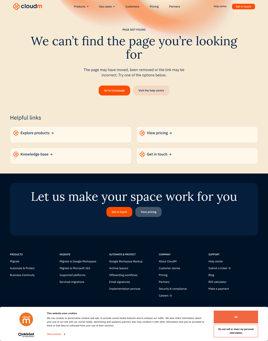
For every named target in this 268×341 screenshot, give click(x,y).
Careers (163, 295)
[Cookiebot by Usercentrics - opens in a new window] (26, 335)
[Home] (27, 6)
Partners (174, 6)
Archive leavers (118, 268)
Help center (215, 261)
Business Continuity (22, 275)
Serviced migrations (72, 282)
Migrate (14, 261)
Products (79, 6)
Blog (211, 275)
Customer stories (169, 268)
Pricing (154, 6)
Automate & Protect (22, 268)
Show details (54, 334)
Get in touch (243, 6)
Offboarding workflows (123, 275)
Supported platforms (72, 275)
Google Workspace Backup (126, 261)
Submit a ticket (217, 268)
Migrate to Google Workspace (78, 261)
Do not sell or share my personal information (236, 331)
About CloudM (167, 261)
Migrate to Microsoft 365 (75, 268)
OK (236, 317)
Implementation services (125, 288)
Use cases (105, 6)
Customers (132, 6)
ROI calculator (217, 282)
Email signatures (119, 282)
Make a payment (218, 288)
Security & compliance (173, 288)
